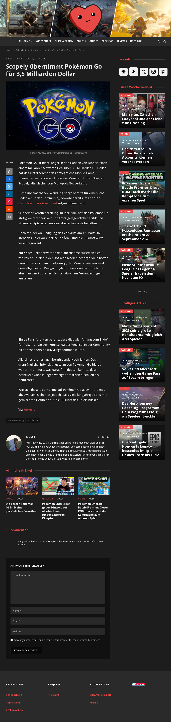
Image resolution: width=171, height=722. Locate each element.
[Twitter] (9, 186)
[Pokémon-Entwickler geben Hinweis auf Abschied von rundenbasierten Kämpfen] (58, 486)
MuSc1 (9, 58)
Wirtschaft (43, 41)
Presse (94, 702)
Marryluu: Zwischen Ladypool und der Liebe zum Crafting (142, 118)
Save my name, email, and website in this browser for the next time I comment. (57, 640)
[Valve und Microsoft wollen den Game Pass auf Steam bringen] (142, 365)
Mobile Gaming (16, 420)
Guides (93, 41)
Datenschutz (14, 694)
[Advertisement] (70, 309)
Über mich (136, 41)
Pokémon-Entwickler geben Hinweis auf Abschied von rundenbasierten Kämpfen (56, 511)
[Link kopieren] (9, 171)
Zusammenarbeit (100, 694)
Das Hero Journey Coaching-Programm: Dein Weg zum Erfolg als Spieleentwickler (140, 409)
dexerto (29, 409)
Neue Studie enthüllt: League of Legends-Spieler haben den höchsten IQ (140, 271)
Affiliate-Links (14, 710)
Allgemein (26, 41)
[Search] (164, 41)
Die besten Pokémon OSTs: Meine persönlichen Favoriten (21, 507)
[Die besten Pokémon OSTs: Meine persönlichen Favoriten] (22, 486)
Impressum (13, 702)
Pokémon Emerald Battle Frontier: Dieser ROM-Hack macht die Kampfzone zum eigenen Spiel (93, 511)
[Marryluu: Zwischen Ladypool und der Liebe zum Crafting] (142, 110)
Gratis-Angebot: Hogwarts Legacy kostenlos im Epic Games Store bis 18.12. (141, 448)
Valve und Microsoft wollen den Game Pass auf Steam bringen (141, 373)
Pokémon (33, 420)
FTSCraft (53, 694)
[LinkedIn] (9, 194)
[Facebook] (9, 179)
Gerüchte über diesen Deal (37, 203)
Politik (81, 41)
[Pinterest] (9, 201)
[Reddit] (9, 209)
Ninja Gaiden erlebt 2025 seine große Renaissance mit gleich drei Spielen (142, 332)
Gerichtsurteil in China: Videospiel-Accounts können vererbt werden (137, 155)
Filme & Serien (64, 41)
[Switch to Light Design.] (159, 41)
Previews (107, 41)
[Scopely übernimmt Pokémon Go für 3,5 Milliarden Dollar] (58, 115)
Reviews (122, 41)
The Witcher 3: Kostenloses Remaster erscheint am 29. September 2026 (141, 232)
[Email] (9, 216)
